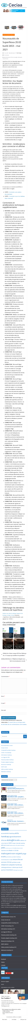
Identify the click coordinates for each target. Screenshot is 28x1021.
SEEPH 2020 (4, 767)
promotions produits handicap (13, 857)
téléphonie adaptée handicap (11, 865)
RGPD (2, 984)
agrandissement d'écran (9, 57)
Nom (3, 696)
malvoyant (20, 57)
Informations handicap (6, 755)
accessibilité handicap (8, 833)
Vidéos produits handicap (7, 769)
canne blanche (4, 843)
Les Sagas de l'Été (5, 757)
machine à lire (5, 850)
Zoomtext (9, 870)
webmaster (12, 53)
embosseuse (12, 845)
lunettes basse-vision (18, 848)
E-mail (3, 703)
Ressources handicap (6, 764)
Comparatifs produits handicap (8, 750)
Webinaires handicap (6, 771)
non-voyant (16, 853)
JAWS (3, 848)
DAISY (10, 843)
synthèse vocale (16, 862)
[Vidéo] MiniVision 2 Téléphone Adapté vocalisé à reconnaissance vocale (13, 660)
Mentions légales (5, 981)
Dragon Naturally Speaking (18, 843)
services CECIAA (6, 862)
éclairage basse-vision (18, 870)
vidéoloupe (15, 867)
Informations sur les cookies (7, 987)
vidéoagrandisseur (6, 867)
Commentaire (5, 676)
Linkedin (3, 965)
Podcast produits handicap (7, 759)
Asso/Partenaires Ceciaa (6, 745)
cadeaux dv (23, 840)
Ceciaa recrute (4, 748)
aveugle (15, 57)
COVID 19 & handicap (6, 752)
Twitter (3, 962)
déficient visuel (5, 845)
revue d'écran (5, 58)
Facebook (3, 959)
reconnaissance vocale (6, 859)
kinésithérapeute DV (9, 848)
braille (17, 840)
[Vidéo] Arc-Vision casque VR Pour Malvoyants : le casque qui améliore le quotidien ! (14, 654)
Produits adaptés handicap (8, 34)
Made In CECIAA (13, 850)
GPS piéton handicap (20, 845)
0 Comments (6, 55)
